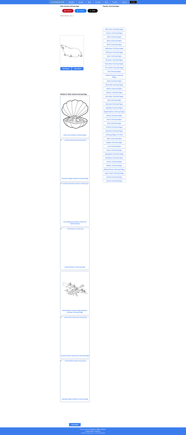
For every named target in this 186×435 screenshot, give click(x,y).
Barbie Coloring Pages (114, 88)
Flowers (115, 2)
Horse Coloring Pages (114, 119)
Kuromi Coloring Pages (114, 181)
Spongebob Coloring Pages (114, 154)
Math (89, 2)
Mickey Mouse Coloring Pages (114, 169)
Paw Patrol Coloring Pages (114, 64)
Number (81, 2)
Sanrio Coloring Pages (114, 150)
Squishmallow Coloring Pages (114, 112)
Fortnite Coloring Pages (114, 127)
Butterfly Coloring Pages (114, 131)
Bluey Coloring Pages (114, 41)
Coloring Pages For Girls (114, 135)
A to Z (133, 2)
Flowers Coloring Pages (114, 92)
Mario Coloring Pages (114, 138)
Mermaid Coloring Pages (114, 104)
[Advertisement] (71, 26)
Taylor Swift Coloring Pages (114, 173)
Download (65, 68)
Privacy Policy (90, 431)
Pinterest (68, 10)
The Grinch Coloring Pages (114, 67)
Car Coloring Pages (114, 146)
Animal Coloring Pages (114, 177)
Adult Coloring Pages (114, 37)
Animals (98, 2)
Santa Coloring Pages (114, 81)
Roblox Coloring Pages (114, 165)
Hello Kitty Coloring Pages (114, 29)
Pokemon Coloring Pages (114, 52)
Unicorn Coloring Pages (114, 33)
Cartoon (124, 2)
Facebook (81, 10)
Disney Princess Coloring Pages (114, 76)
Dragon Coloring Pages (114, 142)
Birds (106, 2)
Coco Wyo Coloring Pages (114, 96)
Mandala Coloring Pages (114, 108)
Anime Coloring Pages (114, 161)
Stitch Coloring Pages (114, 44)
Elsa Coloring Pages (114, 123)
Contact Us (97, 431)
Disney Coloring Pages (114, 115)
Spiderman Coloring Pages (114, 48)
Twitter (93, 10)
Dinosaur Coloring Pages (114, 60)
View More (77, 68)
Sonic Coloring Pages (114, 56)
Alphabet (71, 2)
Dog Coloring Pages (114, 100)
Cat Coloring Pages (114, 71)
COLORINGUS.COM (57, 2)
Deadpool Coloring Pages (114, 158)
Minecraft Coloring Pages (114, 85)
